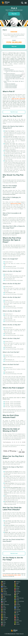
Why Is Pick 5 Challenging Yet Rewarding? (14, 76)
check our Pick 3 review (16, 203)
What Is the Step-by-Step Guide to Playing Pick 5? (15, 72)
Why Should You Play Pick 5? (9, 73)
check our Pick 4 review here (18, 98)
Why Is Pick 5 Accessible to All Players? (13, 77)
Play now (14, 13)
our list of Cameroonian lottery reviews (12, 574)
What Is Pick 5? (7, 68)
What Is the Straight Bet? (10, 83)
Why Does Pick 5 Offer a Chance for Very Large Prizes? (15, 79)
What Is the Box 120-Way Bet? (11, 85)
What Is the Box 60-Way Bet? (11, 86)
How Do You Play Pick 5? (9, 69)
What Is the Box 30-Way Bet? (11, 87)
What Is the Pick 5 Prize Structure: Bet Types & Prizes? (14, 82)
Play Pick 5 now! (14, 111)
